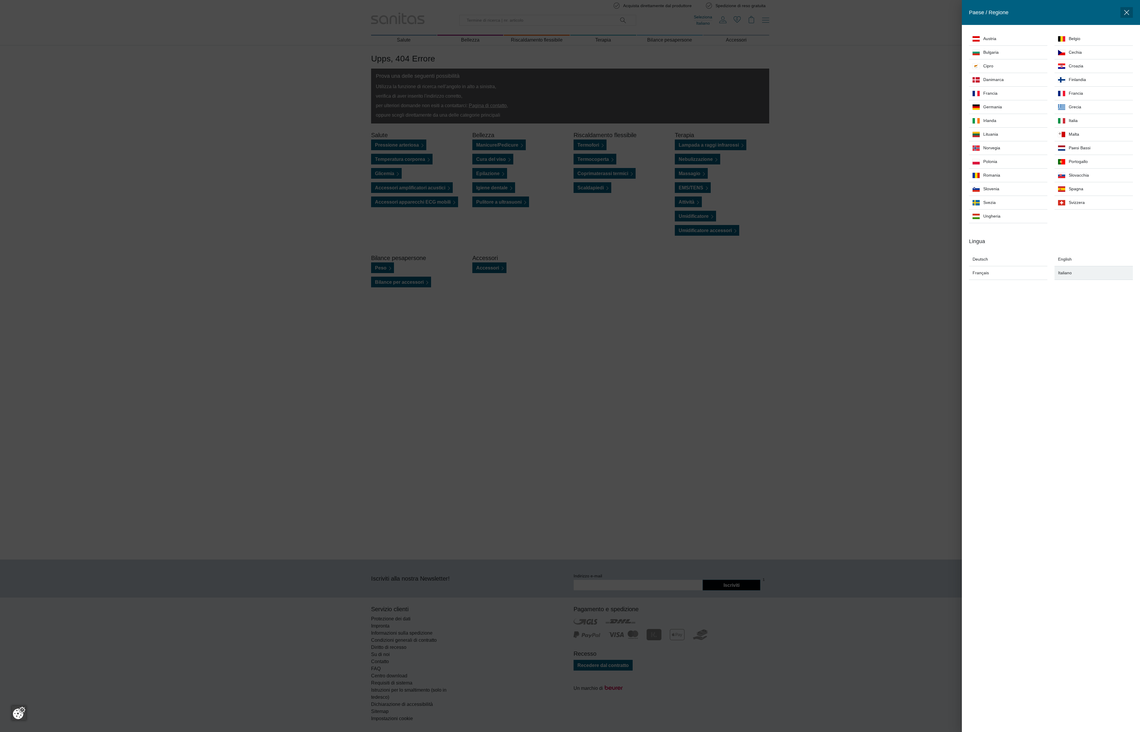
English (1065, 259)
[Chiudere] (1126, 12)
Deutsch (980, 259)
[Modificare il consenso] (19, 713)
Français (981, 272)
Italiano (1065, 272)
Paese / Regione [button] (988, 12)
